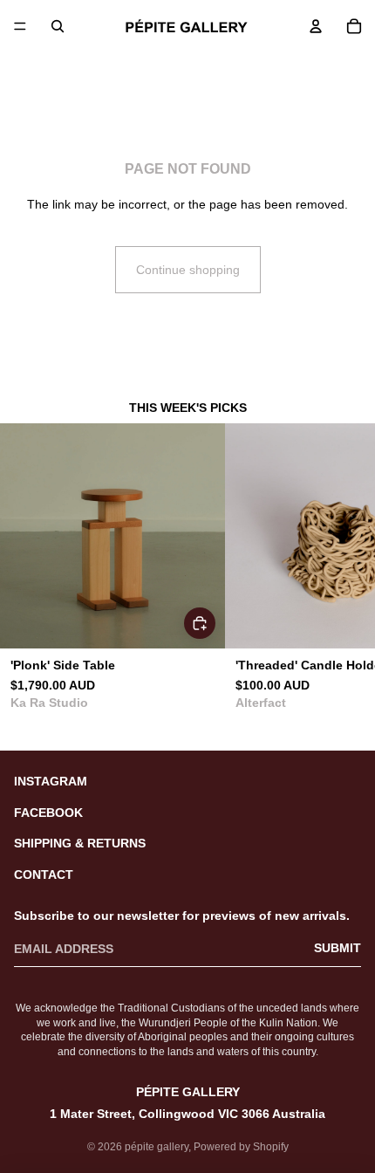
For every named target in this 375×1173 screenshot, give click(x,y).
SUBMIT (337, 948)
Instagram (50, 781)
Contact (43, 874)
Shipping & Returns (80, 843)
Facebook (48, 813)
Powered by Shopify (241, 1147)
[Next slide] (342, 585)
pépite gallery (156, 1147)
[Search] (57, 26)
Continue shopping (188, 270)
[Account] (316, 26)
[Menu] (20, 26)
